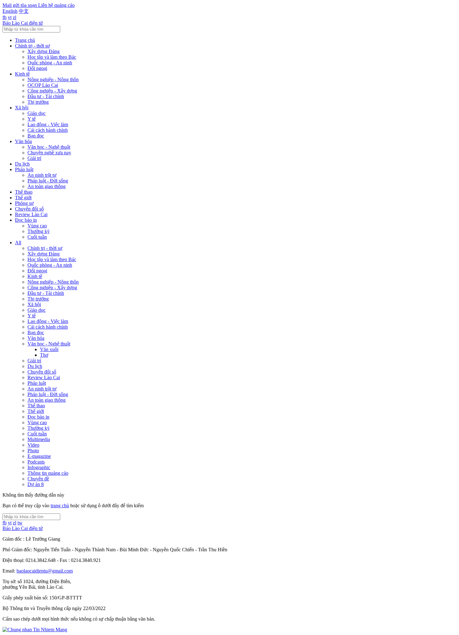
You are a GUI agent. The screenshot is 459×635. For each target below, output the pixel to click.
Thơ (44, 355)
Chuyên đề (38, 478)
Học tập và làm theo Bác (51, 57)
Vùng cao (37, 225)
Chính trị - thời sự (32, 45)
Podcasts (36, 461)
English (9, 11)
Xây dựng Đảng (43, 51)
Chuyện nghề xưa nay (49, 152)
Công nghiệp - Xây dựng (52, 90)
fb (4, 17)
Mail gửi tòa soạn (20, 5)
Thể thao (23, 192)
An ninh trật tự (42, 175)
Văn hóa (23, 141)
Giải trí (34, 158)
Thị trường (38, 102)
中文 (24, 11)
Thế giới (23, 197)
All (18, 242)
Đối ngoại (37, 68)
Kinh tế (22, 74)
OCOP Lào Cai (42, 85)
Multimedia (38, 439)
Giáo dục (36, 113)
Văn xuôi (49, 349)
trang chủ (60, 505)
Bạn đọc (35, 135)
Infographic (38, 467)
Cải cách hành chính (47, 130)
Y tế (31, 119)
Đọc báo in (26, 220)
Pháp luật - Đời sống (47, 180)
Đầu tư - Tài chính (45, 96)
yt (10, 17)
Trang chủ (25, 40)
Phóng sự (24, 203)
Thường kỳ (38, 231)
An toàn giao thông (46, 186)
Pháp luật (24, 169)
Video (33, 445)
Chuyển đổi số (29, 208)
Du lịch (22, 163)
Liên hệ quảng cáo (56, 5)
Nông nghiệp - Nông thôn (53, 79)
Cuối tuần (37, 237)
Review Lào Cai (31, 214)
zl (14, 17)
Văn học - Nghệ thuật (48, 147)
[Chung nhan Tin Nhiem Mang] (34, 629)
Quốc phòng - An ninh (49, 62)
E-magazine (39, 456)
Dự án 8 (35, 484)
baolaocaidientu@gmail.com (45, 570)
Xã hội (21, 107)
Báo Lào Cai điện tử (22, 23)
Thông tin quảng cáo (47, 473)
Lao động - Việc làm (47, 124)
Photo (33, 450)
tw (19, 522)
